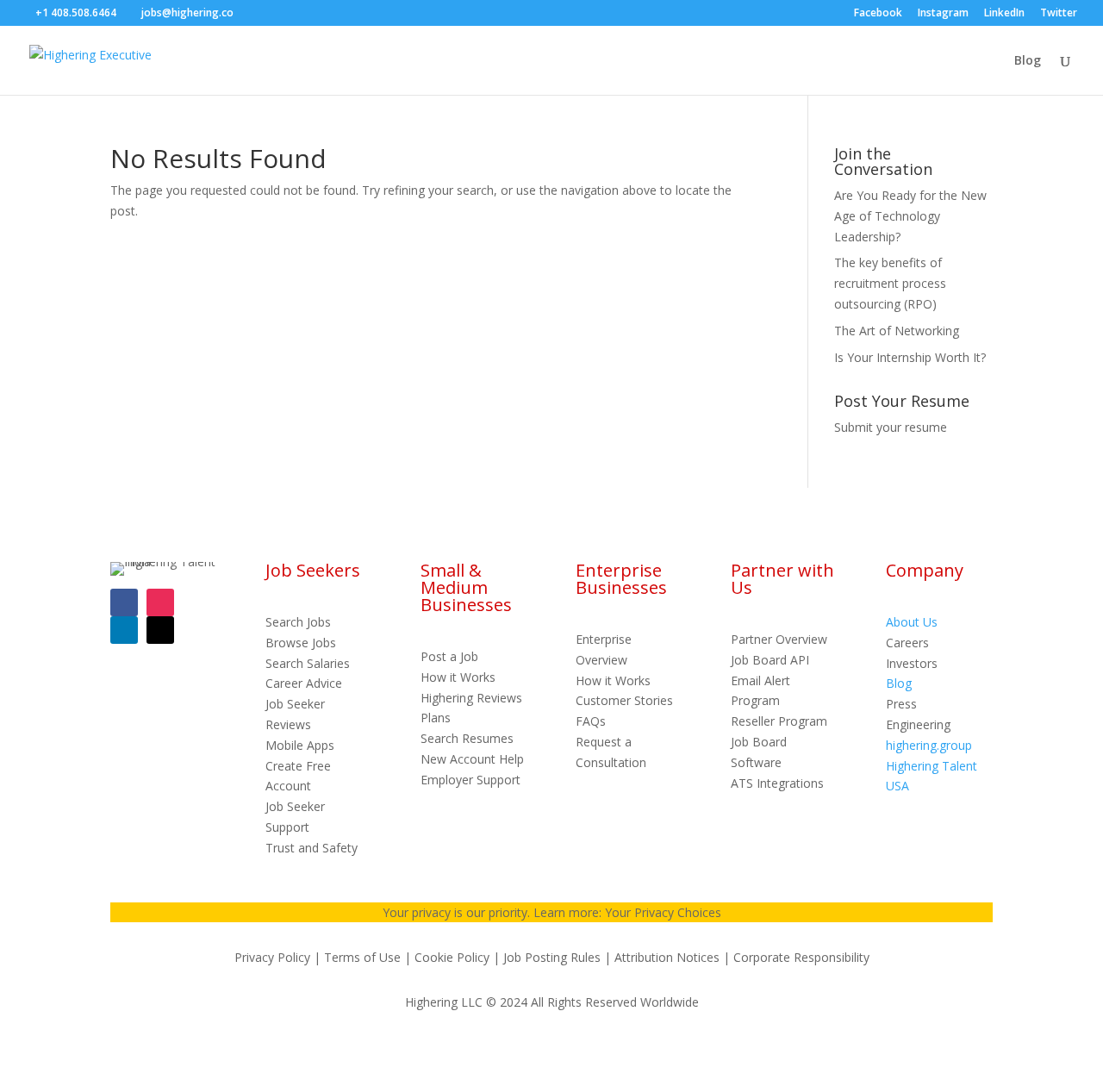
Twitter (1058, 14)
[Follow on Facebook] (124, 602)
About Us (912, 622)
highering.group (929, 745)
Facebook (878, 14)
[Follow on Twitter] (160, 630)
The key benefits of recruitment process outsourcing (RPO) (890, 283)
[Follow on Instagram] (160, 602)
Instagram (943, 14)
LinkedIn (1004, 14)
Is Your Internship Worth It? (910, 357)
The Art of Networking (896, 330)
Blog (1027, 61)
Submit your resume (890, 427)
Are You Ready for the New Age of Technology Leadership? (910, 216)
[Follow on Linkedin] (124, 630)
